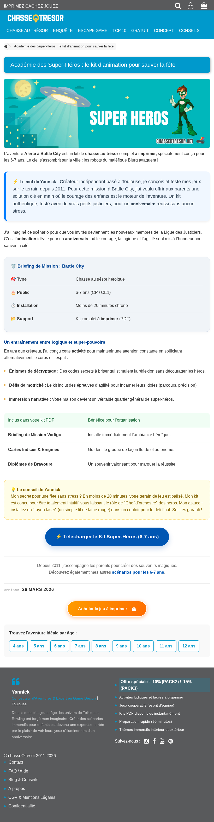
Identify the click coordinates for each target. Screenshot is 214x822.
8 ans (101, 646)
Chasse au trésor (27, 30)
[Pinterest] (170, 741)
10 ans (143, 646)
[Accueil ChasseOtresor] (35, 18)
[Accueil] (5, 47)
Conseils (189, 30)
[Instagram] (146, 741)
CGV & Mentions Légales (31, 797)
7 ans (80, 646)
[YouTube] (162, 741)
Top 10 (119, 30)
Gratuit (140, 30)
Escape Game (93, 30)
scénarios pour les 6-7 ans (138, 572)
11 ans (166, 646)
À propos (16, 788)
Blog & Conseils (23, 779)
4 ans (18, 646)
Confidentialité (21, 806)
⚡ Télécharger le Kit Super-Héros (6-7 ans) (107, 536)
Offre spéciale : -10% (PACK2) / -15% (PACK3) (156, 685)
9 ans (121, 646)
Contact (16, 762)
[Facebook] (154, 741)
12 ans (188, 646)
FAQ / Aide (18, 771)
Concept (164, 30)
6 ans (59, 646)
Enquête (63, 30)
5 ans (39, 646)
